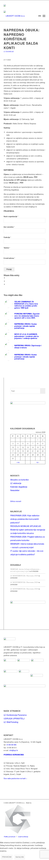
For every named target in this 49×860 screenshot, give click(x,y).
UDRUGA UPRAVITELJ (14, 718)
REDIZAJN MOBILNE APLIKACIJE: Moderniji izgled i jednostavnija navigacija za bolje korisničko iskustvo (27, 529)
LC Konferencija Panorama (15, 714)
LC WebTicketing (11, 722)
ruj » (37, 462)
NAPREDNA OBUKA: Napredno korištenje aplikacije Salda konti (22, 39)
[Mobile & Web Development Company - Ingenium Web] (18, 833)
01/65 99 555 (11, 744)
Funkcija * (7, 237)
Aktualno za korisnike (19, 479)
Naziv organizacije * (11, 216)
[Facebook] (4, 787)
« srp (17, 462)
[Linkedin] (4, 783)
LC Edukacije (9, 51)
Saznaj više (20, 857)
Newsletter (14, 490)
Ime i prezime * (9, 227)
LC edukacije (15, 483)
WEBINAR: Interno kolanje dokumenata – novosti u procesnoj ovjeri (25, 570)
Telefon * (7, 248)
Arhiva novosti (15, 501)
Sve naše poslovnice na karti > (15, 778)
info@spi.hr (13, 750)
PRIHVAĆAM (6, 857)
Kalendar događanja (18, 486)
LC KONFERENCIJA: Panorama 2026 (24, 575)
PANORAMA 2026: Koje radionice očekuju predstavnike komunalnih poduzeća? (24, 519)
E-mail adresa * (9, 258)
